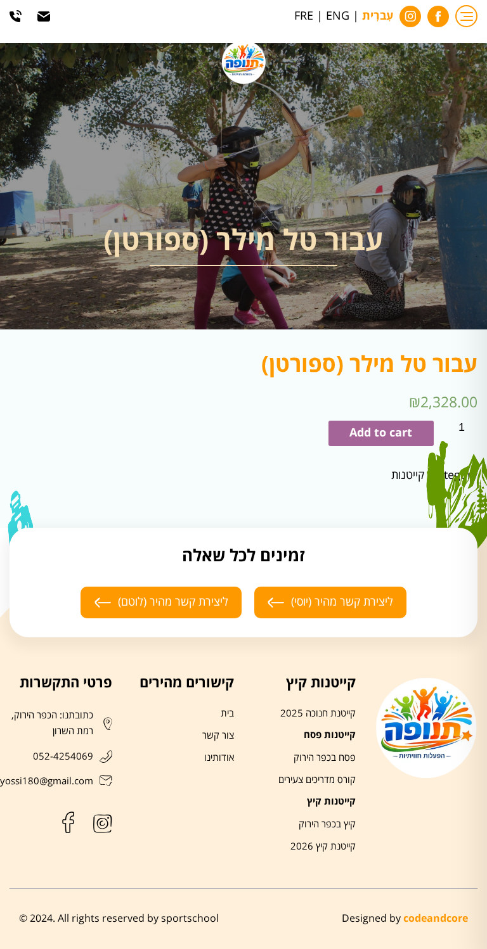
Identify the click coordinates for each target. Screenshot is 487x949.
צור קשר (218, 735)
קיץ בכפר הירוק (327, 824)
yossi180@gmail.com (46, 781)
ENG (337, 16)
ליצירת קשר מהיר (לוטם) (173, 602)
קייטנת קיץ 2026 (323, 846)
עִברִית (377, 16)
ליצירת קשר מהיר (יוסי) (342, 602)
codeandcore (435, 918)
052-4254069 (63, 756)
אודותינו (219, 757)
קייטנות (407, 475)
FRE (303, 16)
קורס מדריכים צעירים (317, 780)
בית (227, 713)
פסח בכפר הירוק (325, 757)
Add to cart (380, 433)
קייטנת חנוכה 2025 (318, 713)
